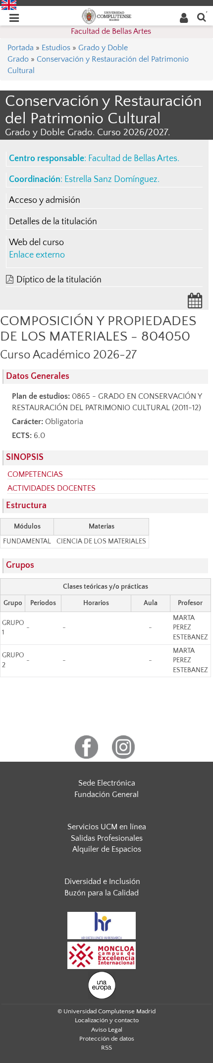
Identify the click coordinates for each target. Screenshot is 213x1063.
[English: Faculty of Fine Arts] (8, 4)
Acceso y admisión (44, 200)
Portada (20, 47)
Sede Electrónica (106, 783)
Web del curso (36, 243)
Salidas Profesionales (107, 838)
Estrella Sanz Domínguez (111, 179)
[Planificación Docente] (195, 303)
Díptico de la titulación (59, 280)
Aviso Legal (106, 1029)
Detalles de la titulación (53, 222)
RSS (106, 1047)
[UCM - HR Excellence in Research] (101, 924)
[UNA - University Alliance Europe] (101, 984)
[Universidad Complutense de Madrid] (106, 15)
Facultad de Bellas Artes (111, 31)
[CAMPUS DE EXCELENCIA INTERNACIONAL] (101, 954)
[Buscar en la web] (201, 16)
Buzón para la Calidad (101, 892)
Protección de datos (106, 1038)
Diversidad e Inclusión (102, 881)
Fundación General (106, 794)
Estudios (56, 47)
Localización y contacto (107, 1020)
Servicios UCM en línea (106, 826)
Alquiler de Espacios (106, 849)
